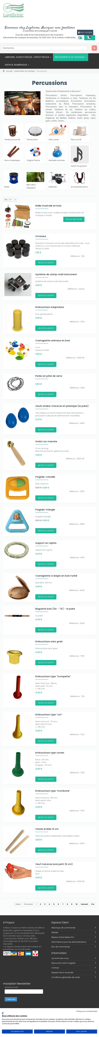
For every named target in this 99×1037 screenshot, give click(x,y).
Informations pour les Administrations (68, 942)
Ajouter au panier (46, 262)
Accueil (9, 71)
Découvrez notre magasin (63, 963)
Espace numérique (16, 64)
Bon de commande (60, 946)
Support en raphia (45, 543)
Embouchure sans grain (49, 641)
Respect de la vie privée (62, 972)
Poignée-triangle (45, 509)
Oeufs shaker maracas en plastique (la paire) (62, 406)
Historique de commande (63, 927)
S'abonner (10, 999)
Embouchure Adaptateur (49, 307)
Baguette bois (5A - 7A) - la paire (55, 608)
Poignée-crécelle (45, 476)
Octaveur (40, 236)
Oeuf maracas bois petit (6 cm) (54, 864)
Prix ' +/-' (8, 200)
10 (76, 904)
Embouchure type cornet (49, 752)
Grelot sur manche (46, 441)
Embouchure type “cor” (48, 714)
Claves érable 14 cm (47, 829)
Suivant (84, 904)
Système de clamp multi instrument (56, 274)
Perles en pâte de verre (48, 376)
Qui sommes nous (60, 958)
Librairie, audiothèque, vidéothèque (27, 57)
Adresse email (12, 987)
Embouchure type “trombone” (52, 790)
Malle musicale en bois (48, 205)
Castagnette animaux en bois (52, 340)
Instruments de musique (70, 57)
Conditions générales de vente (65, 977)
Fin (92, 904)
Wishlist (54, 932)
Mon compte (86, 32)
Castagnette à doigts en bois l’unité (56, 575)
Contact (55, 968)
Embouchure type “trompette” (53, 676)
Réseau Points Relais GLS (62, 937)
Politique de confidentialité (86, 1011)
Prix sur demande (74, 219)
